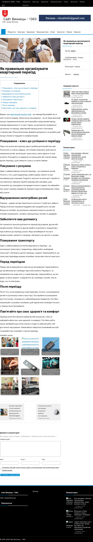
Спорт (66, 2)
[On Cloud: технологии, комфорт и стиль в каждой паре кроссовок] (66, 102)
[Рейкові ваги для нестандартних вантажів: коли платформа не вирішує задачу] (66, 132)
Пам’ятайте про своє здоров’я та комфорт (19, 108)
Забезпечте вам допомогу (12, 97)
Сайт (43, 459)
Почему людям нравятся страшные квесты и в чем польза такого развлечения (80, 121)
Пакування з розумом (10, 91)
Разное (82, 2)
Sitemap (35, 491)
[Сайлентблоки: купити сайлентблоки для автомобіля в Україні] (66, 111)
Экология (73, 2)
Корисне (26, 5)
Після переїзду (8, 105)
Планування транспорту (12, 100)
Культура (35, 2)
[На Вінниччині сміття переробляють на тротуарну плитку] (66, 201)
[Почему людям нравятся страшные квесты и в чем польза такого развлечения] (66, 120)
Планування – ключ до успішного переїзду (19, 88)
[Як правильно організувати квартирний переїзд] (30, 50)
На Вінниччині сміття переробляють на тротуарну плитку (79, 201)
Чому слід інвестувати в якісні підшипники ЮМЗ (80, 92)
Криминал (44, 2)
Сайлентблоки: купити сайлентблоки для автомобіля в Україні (79, 111)
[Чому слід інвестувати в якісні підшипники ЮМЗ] (66, 94)
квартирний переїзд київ (20, 114)
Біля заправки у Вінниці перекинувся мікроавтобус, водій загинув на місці (79, 155)
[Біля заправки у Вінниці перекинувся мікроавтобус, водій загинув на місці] (66, 155)
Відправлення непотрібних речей (16, 94)
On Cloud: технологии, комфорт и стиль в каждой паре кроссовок (81, 101)
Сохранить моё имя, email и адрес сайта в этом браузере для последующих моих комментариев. (30, 469)
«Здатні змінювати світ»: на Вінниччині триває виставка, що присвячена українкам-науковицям (81, 177)
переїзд (76, 74)
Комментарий (5, 439)
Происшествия (56, 2)
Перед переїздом (9, 102)
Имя (2, 459)
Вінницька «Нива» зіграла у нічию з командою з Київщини (81, 166)
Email (23, 459)
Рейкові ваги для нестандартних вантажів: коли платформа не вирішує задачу (80, 133)
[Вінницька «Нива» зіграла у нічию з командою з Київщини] (66, 167)
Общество (26, 2)
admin (73, 51)
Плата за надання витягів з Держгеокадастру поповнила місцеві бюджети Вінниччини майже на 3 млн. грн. (81, 189)
